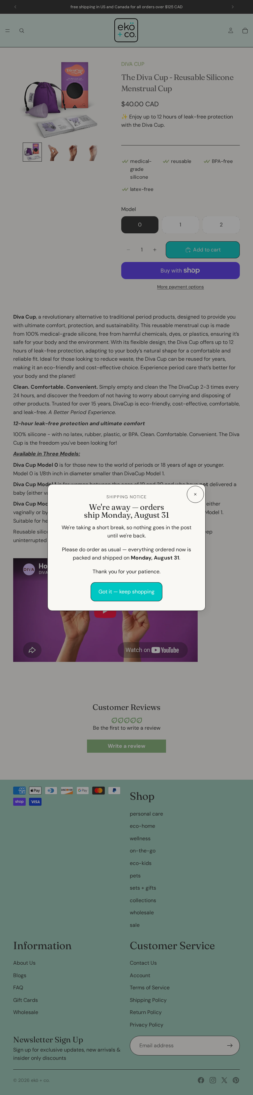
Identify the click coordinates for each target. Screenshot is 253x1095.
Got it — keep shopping (126, 591)
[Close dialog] (195, 494)
